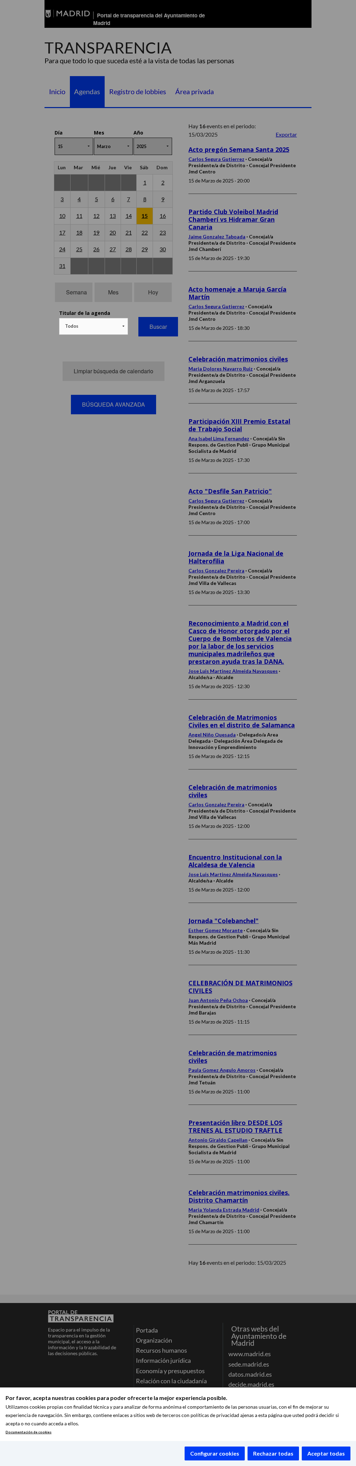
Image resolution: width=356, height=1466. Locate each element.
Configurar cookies (214, 1453)
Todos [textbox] (71, 326)
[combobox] (93, 326)
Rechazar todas (273, 1453)
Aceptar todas (326, 1453)
